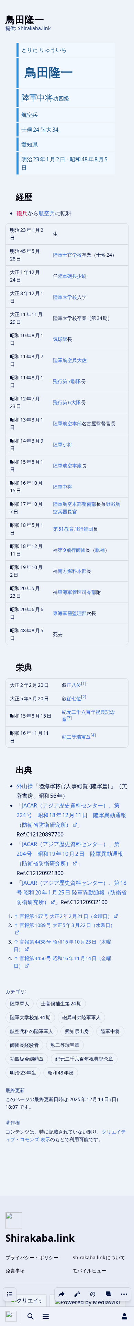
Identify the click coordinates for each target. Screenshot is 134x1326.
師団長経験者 (24, 1045)
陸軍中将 (62, 486)
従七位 (74, 698)
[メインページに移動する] (11, 1316)
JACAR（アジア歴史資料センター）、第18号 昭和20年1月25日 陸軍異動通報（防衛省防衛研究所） (71, 892)
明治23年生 (23, 1072)
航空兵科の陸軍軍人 (31, 1031)
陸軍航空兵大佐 (70, 360)
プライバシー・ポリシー (31, 1257)
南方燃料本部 (72, 571)
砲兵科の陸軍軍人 (81, 1017)
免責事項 (15, 1270)
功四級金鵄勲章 (27, 1058)
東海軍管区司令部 (77, 592)
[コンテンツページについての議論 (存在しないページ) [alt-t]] (108, 1294)
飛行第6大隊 (67, 402)
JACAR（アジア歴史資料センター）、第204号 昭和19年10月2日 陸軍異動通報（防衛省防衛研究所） (69, 853)
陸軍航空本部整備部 (74, 504)
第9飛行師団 (72, 550)
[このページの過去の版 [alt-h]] (93, 1294)
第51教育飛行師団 (73, 528)
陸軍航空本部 (67, 423)
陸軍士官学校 (67, 255)
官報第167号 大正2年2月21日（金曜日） (66, 916)
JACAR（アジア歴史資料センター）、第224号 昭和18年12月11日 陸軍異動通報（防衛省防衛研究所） (71, 815)
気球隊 (60, 339)
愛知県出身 (77, 1031)
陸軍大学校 (65, 297)
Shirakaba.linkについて (98, 1257)
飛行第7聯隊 (67, 381)
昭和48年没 (61, 1072)
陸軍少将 (62, 444)
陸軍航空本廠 (67, 465)
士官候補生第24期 (61, 1003)
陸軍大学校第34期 (30, 1017)
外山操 (24, 786)
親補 (100, 550)
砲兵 (21, 213)
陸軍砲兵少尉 (72, 276)
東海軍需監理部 (70, 613)
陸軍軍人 (19, 1003)
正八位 (74, 685)
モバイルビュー (89, 1270)
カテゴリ (15, 991)
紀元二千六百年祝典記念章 (84, 1058)
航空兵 (46, 213)
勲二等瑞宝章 (76, 736)
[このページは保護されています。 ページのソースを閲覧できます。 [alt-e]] (77, 1294)
